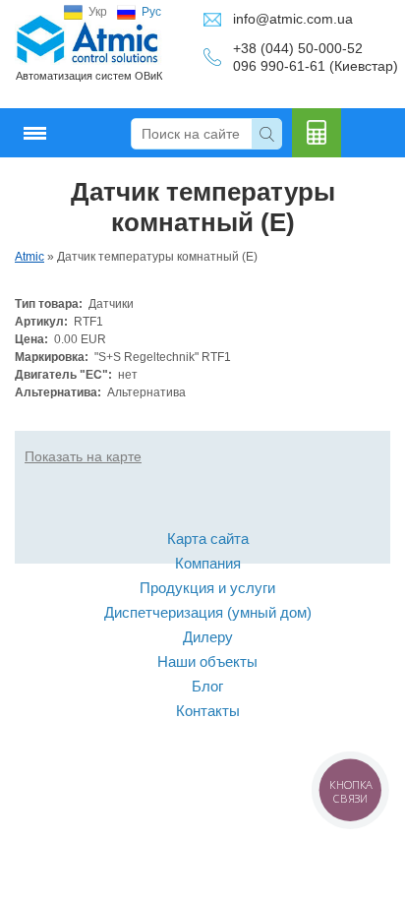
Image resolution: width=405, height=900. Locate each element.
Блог (207, 686)
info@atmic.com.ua (293, 19)
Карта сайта (208, 538)
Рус (151, 12)
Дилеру (208, 637)
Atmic (29, 257)
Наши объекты (207, 661)
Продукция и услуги (207, 587)
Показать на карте (83, 456)
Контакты (208, 710)
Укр (97, 12)
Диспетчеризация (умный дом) (208, 612)
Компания (208, 563)
